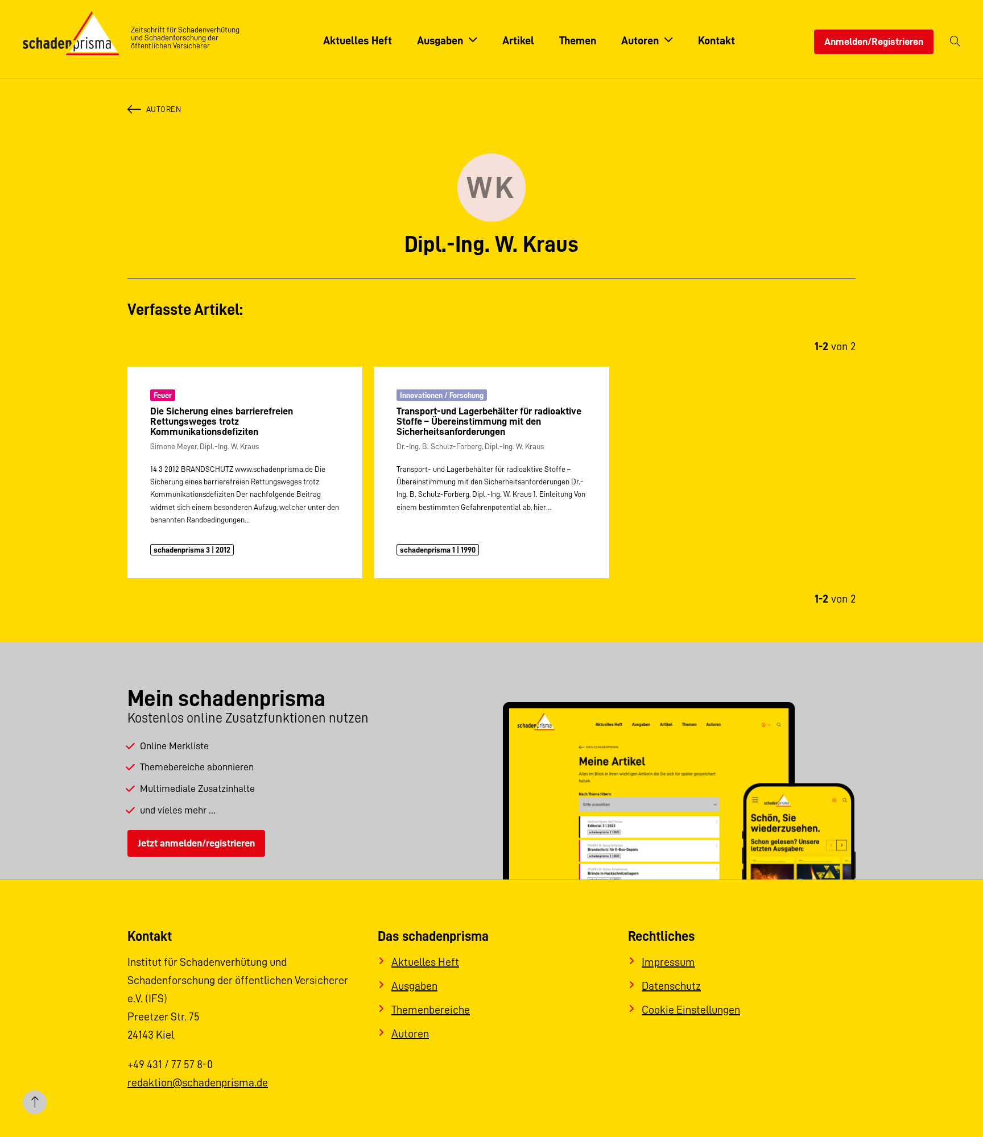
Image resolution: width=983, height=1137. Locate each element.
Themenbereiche (430, 1009)
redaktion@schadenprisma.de (197, 1082)
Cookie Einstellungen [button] (691, 1009)
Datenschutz (671, 985)
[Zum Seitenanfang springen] (35, 1102)
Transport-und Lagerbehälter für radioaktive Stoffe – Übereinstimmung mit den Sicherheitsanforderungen (488, 421)
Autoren (163, 109)
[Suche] (955, 41)
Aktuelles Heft (425, 962)
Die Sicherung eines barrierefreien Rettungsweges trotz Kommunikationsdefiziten (221, 421)
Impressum (668, 962)
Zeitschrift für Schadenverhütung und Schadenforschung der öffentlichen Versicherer (185, 37)
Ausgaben (414, 985)
